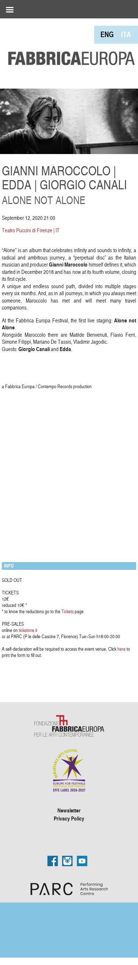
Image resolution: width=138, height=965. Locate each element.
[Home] (69, 42)
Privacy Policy (69, 818)
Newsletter (69, 810)
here (121, 649)
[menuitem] (107, 34)
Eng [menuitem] (107, 34)
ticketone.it (28, 630)
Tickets (67, 611)
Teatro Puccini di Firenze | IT (31, 230)
